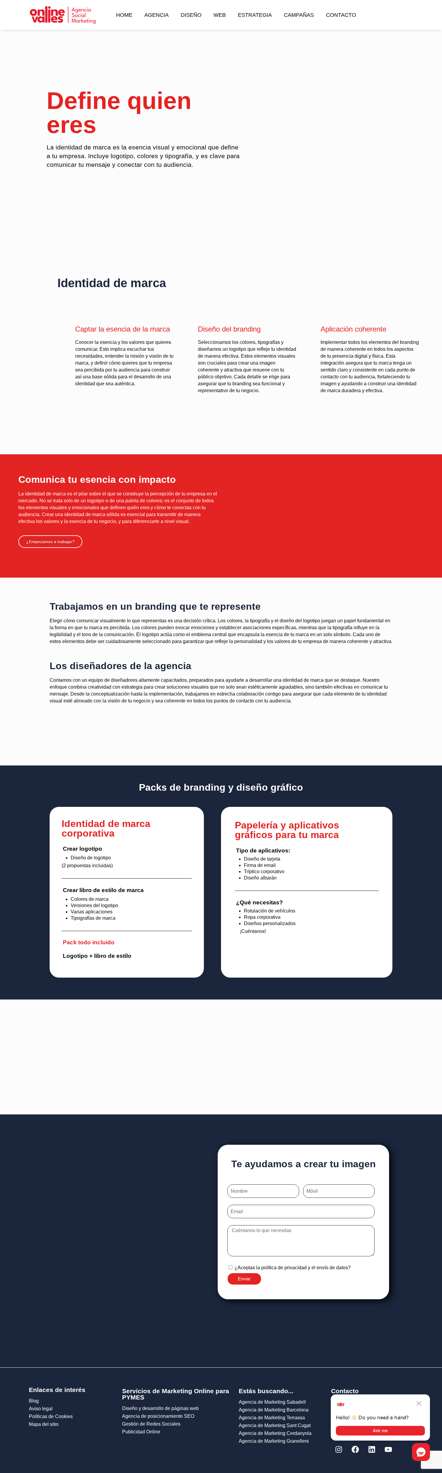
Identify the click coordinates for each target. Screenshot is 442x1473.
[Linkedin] (371, 1449)
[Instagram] (338, 1449)
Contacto (341, 15)
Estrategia (255, 15)
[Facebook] (355, 1449)
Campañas (299, 15)
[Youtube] (388, 1449)
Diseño (191, 15)
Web (219, 15)
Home (124, 15)
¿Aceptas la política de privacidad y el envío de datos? (293, 1267)
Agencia (156, 15)
